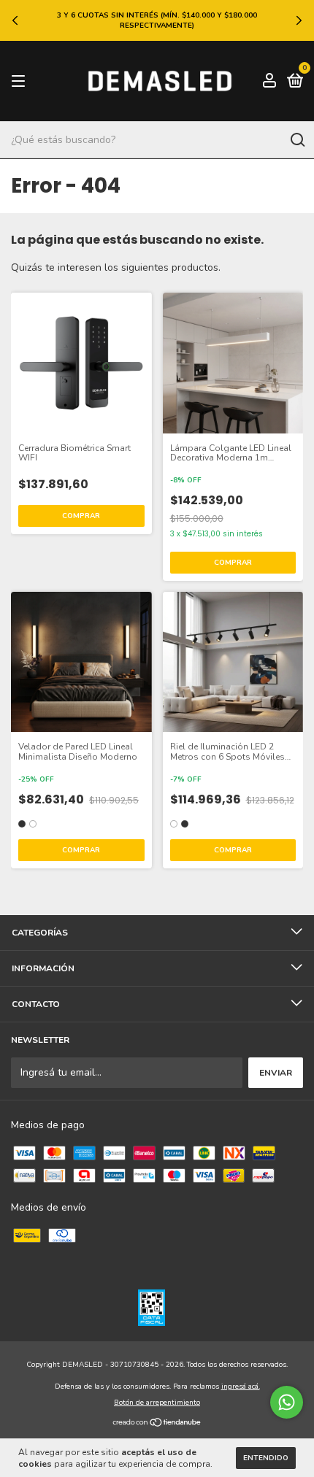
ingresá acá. (240, 1386)
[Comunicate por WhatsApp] (286, 1402)
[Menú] (21, 82)
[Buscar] (297, 140)
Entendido (265, 1458)
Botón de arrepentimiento (157, 1402)
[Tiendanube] (157, 1424)
